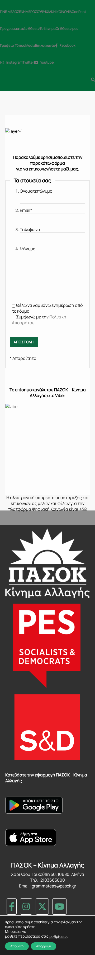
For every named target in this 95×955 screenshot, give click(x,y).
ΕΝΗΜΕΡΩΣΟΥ (30, 11)
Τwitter (28, 62)
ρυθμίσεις (58, 936)
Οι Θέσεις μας (67, 28)
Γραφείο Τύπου (12, 45)
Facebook (67, 45)
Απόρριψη (43, 946)
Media (30, 45)
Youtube (47, 62)
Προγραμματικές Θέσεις (20, 28)
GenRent (79, 11)
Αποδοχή (16, 946)
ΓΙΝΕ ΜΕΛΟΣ (9, 11)
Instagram (14, 62)
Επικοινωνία (45, 45)
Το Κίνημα (48, 28)
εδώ (83, 509)
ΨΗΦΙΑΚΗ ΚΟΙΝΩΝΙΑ (56, 11)
